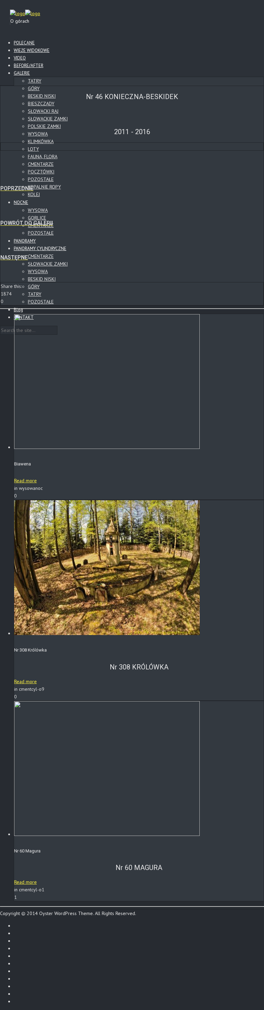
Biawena (22, 463)
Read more (25, 480)
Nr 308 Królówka (30, 650)
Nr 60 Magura (27, 850)
